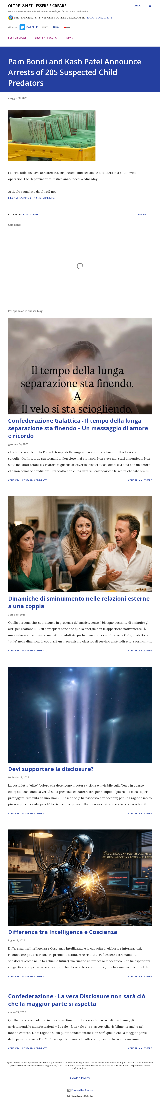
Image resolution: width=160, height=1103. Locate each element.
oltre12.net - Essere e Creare (37, 5)
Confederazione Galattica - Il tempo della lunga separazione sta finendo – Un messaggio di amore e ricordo (78, 428)
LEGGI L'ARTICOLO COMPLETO (31, 198)
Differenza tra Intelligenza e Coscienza (62, 932)
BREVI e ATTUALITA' (46, 37)
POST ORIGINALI (17, 37)
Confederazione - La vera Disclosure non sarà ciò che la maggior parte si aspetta (76, 1000)
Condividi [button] (142, 214)
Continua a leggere (140, 480)
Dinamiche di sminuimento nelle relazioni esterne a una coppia (79, 602)
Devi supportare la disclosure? (51, 769)
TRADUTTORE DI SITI (98, 17)
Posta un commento (35, 480)
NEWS (69, 37)
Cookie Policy (80, 1078)
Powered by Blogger (82, 1090)
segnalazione (29, 214)
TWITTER (31, 27)
